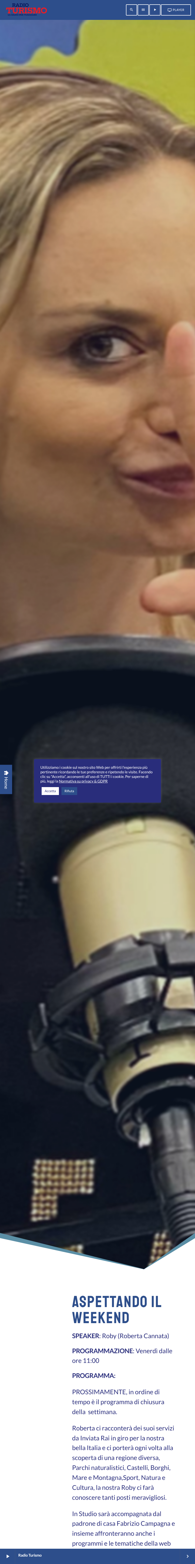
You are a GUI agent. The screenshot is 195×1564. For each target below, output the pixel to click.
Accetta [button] (50, 791)
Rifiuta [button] (69, 791)
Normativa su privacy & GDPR (83, 781)
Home (6, 779)
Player (176, 10)
